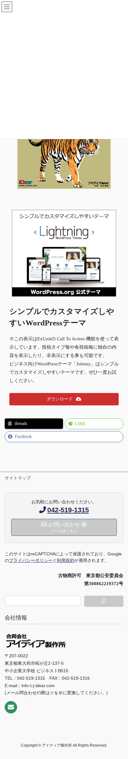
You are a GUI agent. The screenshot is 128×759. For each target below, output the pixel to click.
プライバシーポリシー (31, 560)
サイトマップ (18, 477)
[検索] (103, 601)
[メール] (11, 707)
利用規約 (65, 560)
